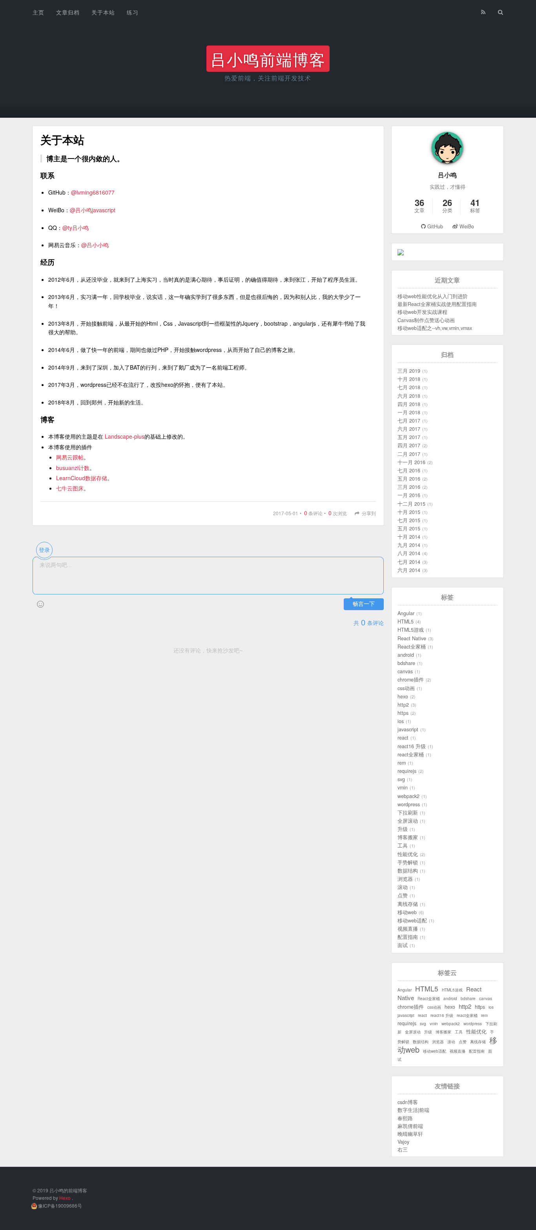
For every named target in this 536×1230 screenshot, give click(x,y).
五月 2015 (408, 528)
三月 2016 (408, 486)
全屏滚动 (407, 820)
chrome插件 (410, 679)
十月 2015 (408, 512)
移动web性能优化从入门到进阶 (432, 296)
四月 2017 (408, 445)
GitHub (435, 226)
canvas (405, 671)
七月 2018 (408, 387)
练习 (133, 12)
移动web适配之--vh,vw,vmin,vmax (434, 328)
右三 (402, 1149)
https (402, 712)
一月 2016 (408, 495)
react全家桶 (410, 754)
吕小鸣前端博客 (268, 58)
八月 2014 (408, 553)
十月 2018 (408, 379)
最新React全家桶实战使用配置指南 (437, 304)
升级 (402, 829)
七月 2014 (408, 561)
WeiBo (466, 226)
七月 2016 (408, 470)
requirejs (406, 770)
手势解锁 (407, 862)
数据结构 (407, 870)
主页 (38, 12)
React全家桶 (411, 646)
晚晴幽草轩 (410, 1133)
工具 (402, 845)
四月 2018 (408, 404)
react (402, 737)
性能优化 (407, 854)
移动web (407, 912)
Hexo (65, 1197)
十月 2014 (408, 536)
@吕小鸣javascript (92, 210)
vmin (402, 787)
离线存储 (407, 903)
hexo (402, 696)
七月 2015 (408, 520)
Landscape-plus (124, 436)
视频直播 (407, 928)
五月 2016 (408, 478)
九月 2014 (408, 544)
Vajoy (403, 1141)
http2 (403, 704)
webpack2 (408, 796)
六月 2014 (408, 570)
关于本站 (103, 12)
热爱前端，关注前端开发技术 (267, 77)
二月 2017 (408, 453)
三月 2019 (408, 370)
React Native (411, 638)
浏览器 (405, 878)
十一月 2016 (411, 462)
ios (400, 721)
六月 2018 (408, 395)
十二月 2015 (411, 503)
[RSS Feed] (483, 10)
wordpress (408, 804)
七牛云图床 (70, 488)
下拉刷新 (407, 812)
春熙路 (405, 1118)
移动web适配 (412, 920)
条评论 (311, 513)
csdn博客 (407, 1102)
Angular (405, 613)
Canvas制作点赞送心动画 (426, 320)
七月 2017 (408, 420)
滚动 (402, 887)
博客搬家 (407, 837)
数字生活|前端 (413, 1109)
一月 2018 (408, 412)
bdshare (406, 663)
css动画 (406, 688)
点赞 (402, 895)
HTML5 (405, 621)
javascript (407, 729)
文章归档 (68, 12)
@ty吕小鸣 (75, 227)
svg (401, 779)
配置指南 (407, 936)
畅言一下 (364, 604)
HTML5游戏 (410, 629)
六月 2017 (408, 428)
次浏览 (335, 513)
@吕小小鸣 (95, 245)
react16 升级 (411, 746)
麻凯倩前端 (410, 1126)
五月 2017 (408, 437)
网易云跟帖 (70, 457)
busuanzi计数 (72, 468)
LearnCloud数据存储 (81, 478)
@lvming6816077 (93, 192)
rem (401, 762)
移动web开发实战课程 (422, 311)
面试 (402, 945)
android (405, 654)
